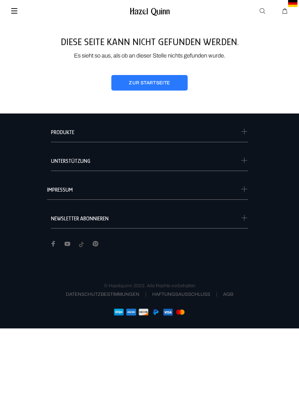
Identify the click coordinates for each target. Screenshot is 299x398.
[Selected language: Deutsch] (293, 3)
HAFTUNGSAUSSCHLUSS (181, 294)
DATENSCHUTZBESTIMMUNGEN (102, 294)
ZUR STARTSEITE (149, 83)
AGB (228, 294)
